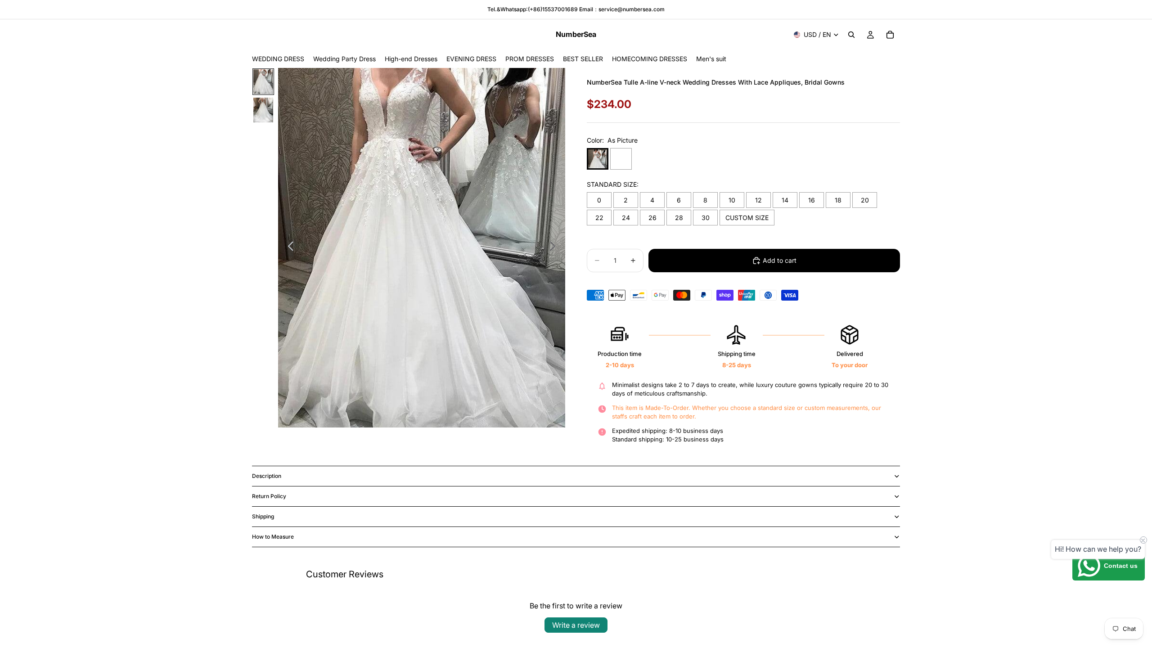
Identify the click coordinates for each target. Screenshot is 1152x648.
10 (732, 200)
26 (652, 217)
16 (811, 200)
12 (758, 200)
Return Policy (269, 496)
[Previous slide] (288, 247)
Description (266, 475)
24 (626, 217)
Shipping (263, 516)
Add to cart (779, 260)
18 (838, 200)
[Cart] (890, 35)
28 (679, 217)
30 (706, 217)
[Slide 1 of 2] (263, 81)
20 (865, 200)
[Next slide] (555, 247)
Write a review (576, 625)
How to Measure (273, 536)
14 (785, 200)
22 (599, 217)
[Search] (851, 35)
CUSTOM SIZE (747, 217)
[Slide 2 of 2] (263, 110)
